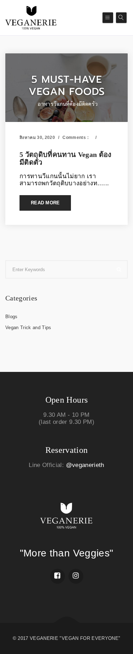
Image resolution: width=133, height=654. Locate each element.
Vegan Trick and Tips (44, 144)
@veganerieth (85, 465)
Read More (45, 202)
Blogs (11, 316)
